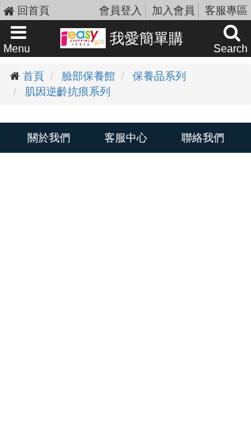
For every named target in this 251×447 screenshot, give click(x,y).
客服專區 (226, 10)
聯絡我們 (202, 137)
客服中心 (125, 137)
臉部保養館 (88, 76)
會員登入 (120, 10)
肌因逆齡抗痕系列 (67, 91)
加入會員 (173, 10)
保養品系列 (159, 76)
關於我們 (48, 137)
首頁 (33, 76)
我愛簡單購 (144, 38)
